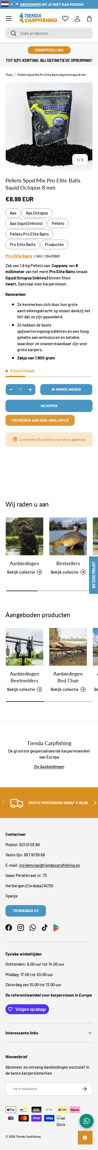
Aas (13, 212)
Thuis (9, 74)
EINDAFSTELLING (49, 50)
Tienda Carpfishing (28, 1136)
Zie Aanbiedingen (49, 766)
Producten (54, 244)
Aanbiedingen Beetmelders (24, 677)
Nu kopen (49, 406)
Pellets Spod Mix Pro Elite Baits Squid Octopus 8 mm (51, 74)
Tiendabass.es (26, 910)
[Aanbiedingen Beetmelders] (24, 647)
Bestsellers (68, 563)
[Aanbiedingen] (24, 536)
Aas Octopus (37, 212)
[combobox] (49, 33)
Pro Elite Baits (22, 244)
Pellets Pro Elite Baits (29, 233)
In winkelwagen (66, 389)
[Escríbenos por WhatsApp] (86, 1121)
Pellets (58, 223)
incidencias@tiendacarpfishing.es (49, 865)
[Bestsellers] (68, 536)
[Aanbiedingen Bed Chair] (68, 647)
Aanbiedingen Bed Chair (68, 677)
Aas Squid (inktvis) (26, 223)
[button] (89, 19)
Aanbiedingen (24, 563)
